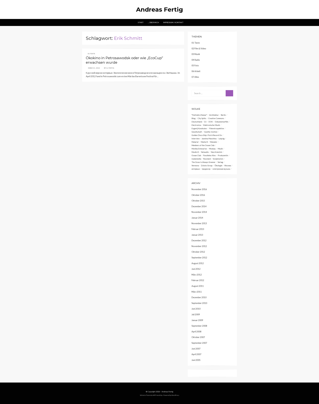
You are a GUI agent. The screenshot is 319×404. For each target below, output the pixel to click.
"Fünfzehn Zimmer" (199, 115)
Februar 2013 (198, 229)
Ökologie (218, 165)
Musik (220, 149)
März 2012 (197, 274)
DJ (205, 122)
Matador (213, 142)
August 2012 (198, 263)
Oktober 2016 (198, 195)
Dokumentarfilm (221, 122)
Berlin (223, 115)
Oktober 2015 (198, 200)
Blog (194, 118)
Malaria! (195, 142)
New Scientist (216, 152)
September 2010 (199, 303)
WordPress (175, 395)
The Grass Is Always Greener (203, 162)
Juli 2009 (196, 314)
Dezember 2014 (199, 206)
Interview (195, 138)
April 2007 (196, 354)
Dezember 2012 (199, 240)
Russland (207, 159)
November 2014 (199, 212)
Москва (227, 165)
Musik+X (195, 152)
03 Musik (196, 54)
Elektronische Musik (211, 125)
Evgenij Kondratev (199, 128)
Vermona (195, 165)
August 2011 (198, 286)
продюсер (206, 169)
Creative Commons (216, 118)
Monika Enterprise (199, 149)
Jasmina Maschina (209, 138)
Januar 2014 (197, 217)
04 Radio (196, 60)
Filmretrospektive (216, 128)
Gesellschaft (197, 132)
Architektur (214, 115)
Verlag (220, 162)
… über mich (153, 22)
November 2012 (199, 246)
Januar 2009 (197, 320)
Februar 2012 (198, 280)
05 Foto (195, 65)
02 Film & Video (199, 48)
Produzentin (223, 155)
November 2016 (199, 189)
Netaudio (205, 152)
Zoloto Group (206, 165)
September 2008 (199, 325)
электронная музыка (221, 169)
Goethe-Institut (210, 132)
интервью (196, 169)
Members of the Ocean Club (203, 145)
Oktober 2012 (198, 251)
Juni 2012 (196, 269)
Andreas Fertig (159, 9)
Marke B (204, 142)
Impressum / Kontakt (173, 22)
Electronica (196, 125)
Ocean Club (196, 155)
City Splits (202, 118)
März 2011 (197, 291)
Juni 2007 (196, 348)
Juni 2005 (196, 360)
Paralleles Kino (209, 155)
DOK (210, 122)
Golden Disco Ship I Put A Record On (207, 135)
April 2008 (196, 331)
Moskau (212, 149)
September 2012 (199, 257)
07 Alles (195, 77)
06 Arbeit (196, 71)
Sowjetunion (218, 159)
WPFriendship (157, 395)
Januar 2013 (197, 235)
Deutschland (197, 122)
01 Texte (91, 54)
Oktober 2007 (198, 337)
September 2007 (199, 343)
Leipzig (222, 138)
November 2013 (199, 223)
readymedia (196, 159)
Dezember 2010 (199, 297)
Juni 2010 (196, 308)
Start (141, 22)
